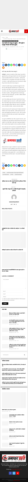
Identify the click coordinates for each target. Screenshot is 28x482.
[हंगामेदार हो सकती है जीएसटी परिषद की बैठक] (5, 438)
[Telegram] (16, 65)
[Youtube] (17, 473)
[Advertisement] (14, 15)
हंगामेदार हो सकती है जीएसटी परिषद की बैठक (16, 436)
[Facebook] (3, 65)
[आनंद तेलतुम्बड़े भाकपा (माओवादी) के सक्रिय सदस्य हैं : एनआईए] (5, 416)
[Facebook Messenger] (22, 65)
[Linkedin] (8, 65)
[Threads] (19, 65)
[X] (6, 65)
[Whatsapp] (11, 65)
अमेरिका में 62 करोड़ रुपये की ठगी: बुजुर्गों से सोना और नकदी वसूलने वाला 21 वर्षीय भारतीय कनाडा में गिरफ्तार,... (17, 346)
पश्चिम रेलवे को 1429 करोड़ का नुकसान (9, 409)
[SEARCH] (24, 354)
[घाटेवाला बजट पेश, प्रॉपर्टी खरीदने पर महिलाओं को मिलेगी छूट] (5, 430)
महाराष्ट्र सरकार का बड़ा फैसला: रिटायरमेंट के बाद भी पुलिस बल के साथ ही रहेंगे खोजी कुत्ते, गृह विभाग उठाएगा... (17, 337)
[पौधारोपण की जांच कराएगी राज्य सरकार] (5, 423)
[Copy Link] (24, 65)
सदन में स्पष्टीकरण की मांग (6, 174)
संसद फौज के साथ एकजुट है (18, 174)
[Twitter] (14, 473)
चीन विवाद (4, 172)
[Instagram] (14, 65)
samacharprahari (6, 46)
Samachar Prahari (16, 480)
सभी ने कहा (11, 174)
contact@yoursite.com (17, 469)
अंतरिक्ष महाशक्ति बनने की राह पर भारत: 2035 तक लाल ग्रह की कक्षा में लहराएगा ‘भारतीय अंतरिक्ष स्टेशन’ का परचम (17, 329)
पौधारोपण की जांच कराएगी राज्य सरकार (15, 421)
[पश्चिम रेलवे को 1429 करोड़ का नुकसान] (14, 400)
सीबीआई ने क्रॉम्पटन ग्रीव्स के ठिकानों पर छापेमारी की (12, 249)
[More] (3, 67)
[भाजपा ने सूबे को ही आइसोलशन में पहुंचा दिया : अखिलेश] (5, 445)
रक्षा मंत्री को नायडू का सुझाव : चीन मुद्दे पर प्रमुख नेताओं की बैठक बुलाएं (15, 172)
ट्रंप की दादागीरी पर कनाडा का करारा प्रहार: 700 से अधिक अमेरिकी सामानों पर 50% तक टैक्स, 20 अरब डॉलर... (16, 321)
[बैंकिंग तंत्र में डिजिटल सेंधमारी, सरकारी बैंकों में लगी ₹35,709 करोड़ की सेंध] (5, 315)
